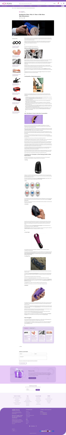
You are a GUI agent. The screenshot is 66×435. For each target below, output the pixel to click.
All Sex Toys (27, 405)
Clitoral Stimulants (17, 400)
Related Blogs (26, 328)
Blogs (27, 419)
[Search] (20, 3)
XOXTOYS (35, 433)
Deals (27, 423)
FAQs (27, 418)
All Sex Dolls (27, 404)
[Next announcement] (54, 0)
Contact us (41, 411)
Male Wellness (38, 397)
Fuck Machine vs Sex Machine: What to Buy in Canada (16, 84)
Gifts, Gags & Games (38, 400)
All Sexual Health (38, 404)
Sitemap (27, 420)
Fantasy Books (38, 401)
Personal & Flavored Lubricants (17, 397)
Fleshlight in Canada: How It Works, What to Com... (16, 65)
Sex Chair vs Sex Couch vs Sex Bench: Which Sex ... (16, 103)
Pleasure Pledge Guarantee (30, 415)
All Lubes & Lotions (17, 404)
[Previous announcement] (12, 0)
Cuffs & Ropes (49, 401)
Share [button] (21, 346)
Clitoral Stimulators (27, 400)
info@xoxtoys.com (44, 412)
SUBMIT (38, 389)
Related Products (32, 328)
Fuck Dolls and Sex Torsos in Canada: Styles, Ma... (16, 75)
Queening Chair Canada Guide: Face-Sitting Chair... (16, 93)
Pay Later (27, 422)
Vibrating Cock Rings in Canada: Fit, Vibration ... (15, 47)
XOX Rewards (28, 416)
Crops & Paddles (49, 400)
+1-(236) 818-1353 (44, 414)
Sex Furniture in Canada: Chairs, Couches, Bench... (16, 112)
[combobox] (32, 3)
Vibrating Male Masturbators (28, 401)
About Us (27, 411)
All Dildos (28, 397)
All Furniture (48, 397)
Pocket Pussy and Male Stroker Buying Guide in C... (16, 56)
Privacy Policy (28, 412)
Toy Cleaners (17, 401)
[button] (64, 3)
